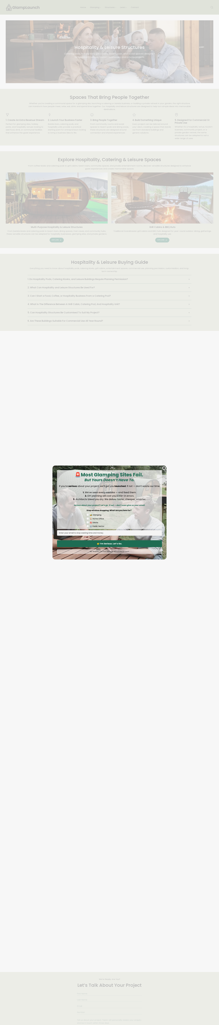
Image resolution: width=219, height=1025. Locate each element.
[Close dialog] (164, 468)
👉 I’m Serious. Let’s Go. (109, 543)
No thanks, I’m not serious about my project (109, 551)
